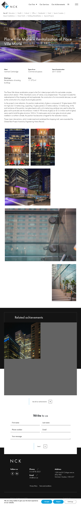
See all (5, 13)
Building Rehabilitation (34, 16)
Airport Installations (9, 16)
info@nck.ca (33, 477)
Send (38, 446)
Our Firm (32, 4)
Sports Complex (58, 13)
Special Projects (49, 16)
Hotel (49, 13)
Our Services (44, 4)
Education (12, 13)
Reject (58, 502)
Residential (41, 13)
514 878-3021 (35, 471)
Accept (46, 502)
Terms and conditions (45, 486)
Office (34, 13)
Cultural (26, 13)
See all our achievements (39, 402)
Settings (70, 502)
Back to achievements (15, 29)
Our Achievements (58, 4)
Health (20, 13)
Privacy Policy (33, 486)
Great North (21, 16)
